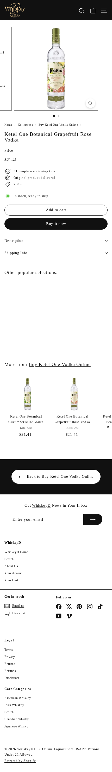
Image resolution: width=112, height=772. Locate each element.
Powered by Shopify (20, 761)
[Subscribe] (93, 519)
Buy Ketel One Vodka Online (58, 124)
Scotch (9, 712)
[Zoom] (90, 103)
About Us (11, 566)
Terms (8, 650)
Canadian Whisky (16, 719)
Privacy (9, 657)
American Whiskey (17, 698)
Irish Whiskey (14, 705)
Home (8, 124)
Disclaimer (12, 678)
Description (13, 241)
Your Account (14, 573)
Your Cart (11, 580)
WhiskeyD (41, 505)
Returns (9, 664)
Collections (25, 124)
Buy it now (56, 224)
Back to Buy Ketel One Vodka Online (60, 476)
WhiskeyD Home (16, 552)
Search (9, 559)
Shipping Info (15, 253)
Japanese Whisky (16, 726)
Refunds (10, 671)
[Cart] (93, 10)
